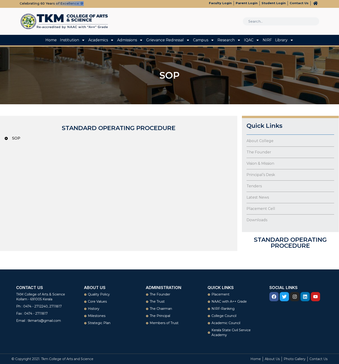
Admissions (127, 40)
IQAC (248, 40)
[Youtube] (315, 296)
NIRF (267, 40)
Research (226, 40)
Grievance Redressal (165, 40)
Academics (98, 40)
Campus (200, 40)
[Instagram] (294, 296)
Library (281, 40)
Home (51, 40)
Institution (69, 40)
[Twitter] (284, 296)
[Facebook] (274, 296)
